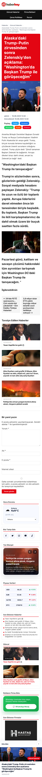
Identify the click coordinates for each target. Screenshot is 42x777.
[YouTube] (25, 535)
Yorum (5, 428)
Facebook (24, 123)
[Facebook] (6, 535)
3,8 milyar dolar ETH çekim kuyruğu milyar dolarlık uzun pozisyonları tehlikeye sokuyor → (30, 305)
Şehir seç (9, 515)
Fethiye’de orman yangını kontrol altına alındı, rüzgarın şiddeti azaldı (21, 628)
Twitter (15, 123)
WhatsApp (9, 127)
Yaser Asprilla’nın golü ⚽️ (14, 619)
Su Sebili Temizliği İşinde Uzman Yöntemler (20, 632)
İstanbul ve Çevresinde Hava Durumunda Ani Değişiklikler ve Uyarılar (21, 635)
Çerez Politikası (16, 17)
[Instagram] (19, 535)
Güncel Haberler (13, 12)
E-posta (6, 460)
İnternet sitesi (8, 469)
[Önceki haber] (30, 552)
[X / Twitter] (12, 535)
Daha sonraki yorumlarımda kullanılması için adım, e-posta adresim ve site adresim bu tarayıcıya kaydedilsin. (20, 483)
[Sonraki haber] (35, 552)
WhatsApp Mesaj (21, 707)
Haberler (5, 25)
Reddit (18, 127)
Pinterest (27, 127)
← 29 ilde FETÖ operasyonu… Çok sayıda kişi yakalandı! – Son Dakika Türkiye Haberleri (10, 304)
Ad (4, 450)
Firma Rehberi (29, 12)
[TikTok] (32, 535)
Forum (29, 17)
